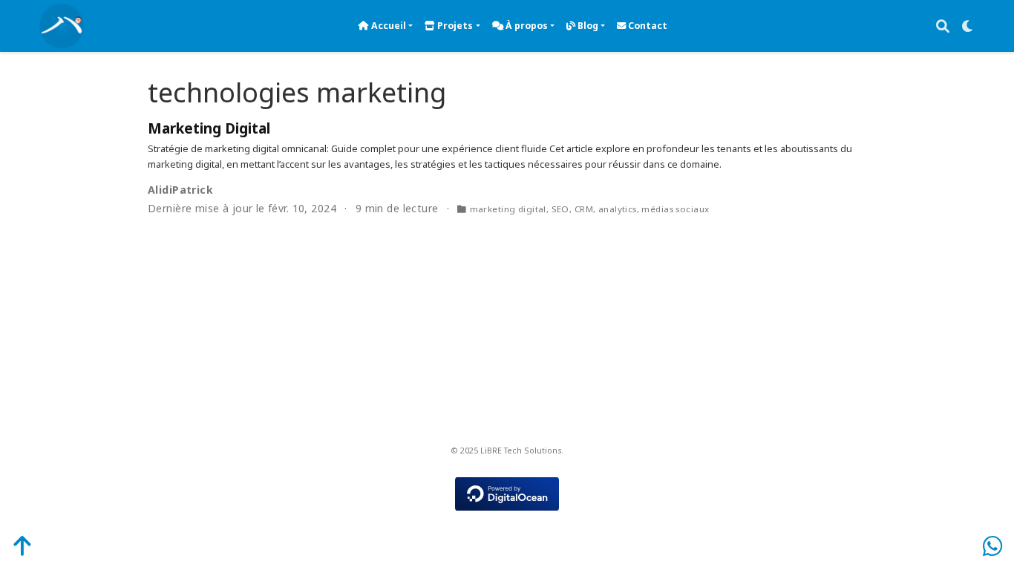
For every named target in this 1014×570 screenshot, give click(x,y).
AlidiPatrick (180, 190)
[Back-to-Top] (13, 545)
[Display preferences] (968, 26)
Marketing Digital (209, 128)
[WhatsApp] (993, 545)
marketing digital (508, 208)
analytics (617, 208)
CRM (584, 208)
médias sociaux (675, 208)
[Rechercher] (942, 26)
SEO (560, 208)
